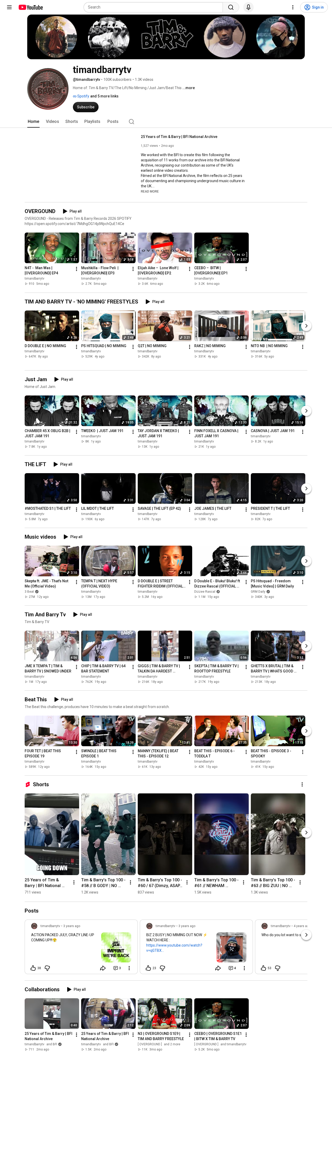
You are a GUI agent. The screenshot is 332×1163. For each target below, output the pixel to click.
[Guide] (9, 7)
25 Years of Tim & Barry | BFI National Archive (179, 137)
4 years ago (302, 926)
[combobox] (155, 7)
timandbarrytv (34, 279)
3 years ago (71, 926)
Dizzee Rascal (204, 591)
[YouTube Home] (30, 7)
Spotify (83, 96)
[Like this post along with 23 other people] (148, 968)
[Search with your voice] (248, 7)
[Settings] (293, 7)
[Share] (103, 968)
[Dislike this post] (47, 968)
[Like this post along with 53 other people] (263, 968)
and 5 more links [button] (104, 96)
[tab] (33, 121)
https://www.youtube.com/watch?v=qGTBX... (174, 948)
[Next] (306, 326)
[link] (81, 948)
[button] (150, 191)
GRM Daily (258, 591)
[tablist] (166, 121)
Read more (150, 191)
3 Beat (29, 591)
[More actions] (76, 269)
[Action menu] (129, 968)
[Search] (231, 7)
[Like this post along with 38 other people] (33, 968)
